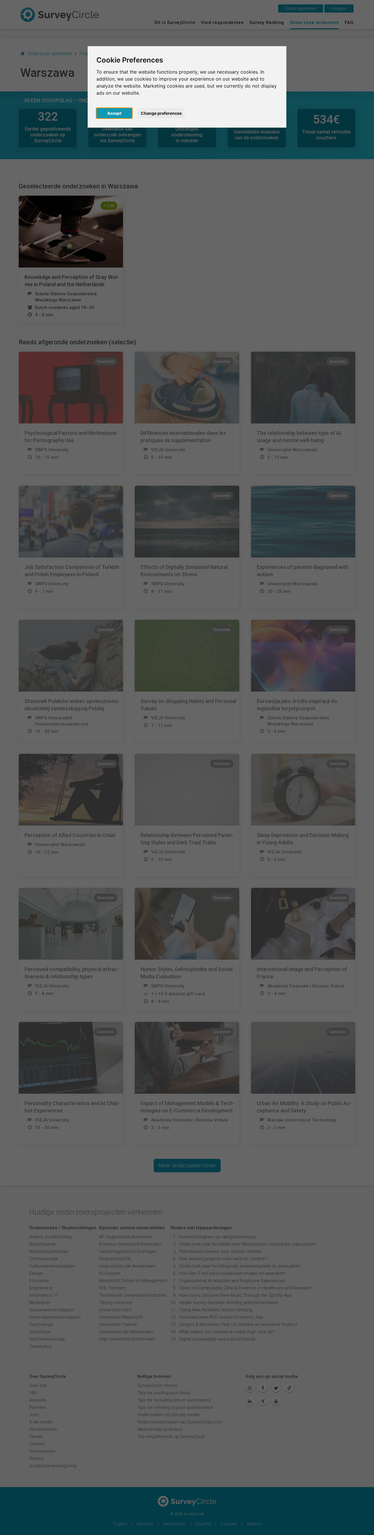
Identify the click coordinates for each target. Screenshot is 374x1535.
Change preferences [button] (161, 113)
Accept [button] (114, 113)
